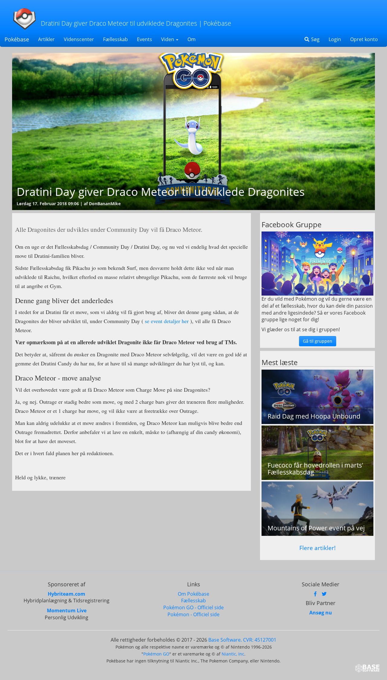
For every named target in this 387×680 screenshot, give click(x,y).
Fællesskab (115, 39)
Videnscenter (79, 39)
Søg (315, 39)
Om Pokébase (193, 594)
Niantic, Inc (233, 654)
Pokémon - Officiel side (193, 614)
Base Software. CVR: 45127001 (242, 639)
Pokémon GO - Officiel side (193, 607)
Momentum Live (66, 610)
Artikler (46, 39)
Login (335, 39)
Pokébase (17, 39)
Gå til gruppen (317, 341)
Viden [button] (168, 39)
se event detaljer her (166, 321)
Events (144, 39)
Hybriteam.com (66, 594)
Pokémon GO (156, 654)
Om (191, 39)
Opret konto (364, 39)
